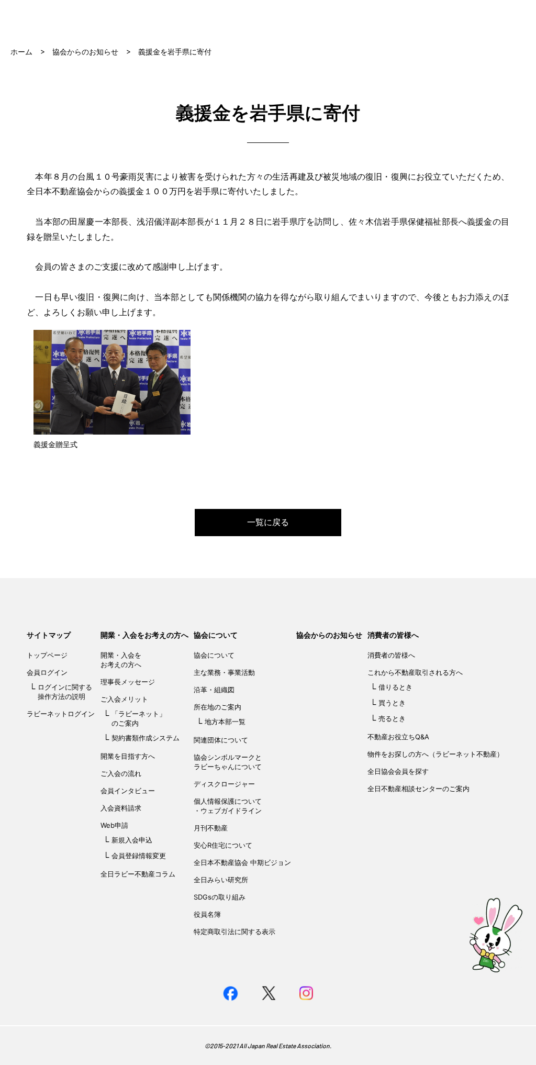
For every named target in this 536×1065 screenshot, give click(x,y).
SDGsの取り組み (219, 897)
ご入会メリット (124, 699)
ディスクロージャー (224, 784)
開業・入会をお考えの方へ (144, 634)
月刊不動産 (211, 828)
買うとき (392, 702)
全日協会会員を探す (398, 771)
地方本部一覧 (225, 721)
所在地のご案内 (217, 707)
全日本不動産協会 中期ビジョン (242, 862)
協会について (216, 634)
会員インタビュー (127, 790)
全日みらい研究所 (221, 879)
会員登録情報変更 (138, 855)
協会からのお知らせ (85, 51)
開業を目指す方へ (127, 756)
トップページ (47, 655)
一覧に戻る (268, 522)
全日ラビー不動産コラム (137, 874)
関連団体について (221, 740)
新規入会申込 (131, 840)
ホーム (21, 51)
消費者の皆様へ (393, 634)
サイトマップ (49, 634)
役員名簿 (207, 914)
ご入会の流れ (120, 773)
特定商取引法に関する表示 (234, 931)
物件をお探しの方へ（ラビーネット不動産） (435, 754)
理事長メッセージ (127, 682)
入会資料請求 (120, 808)
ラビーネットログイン (61, 713)
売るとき (392, 718)
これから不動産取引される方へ (415, 672)
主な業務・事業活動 (224, 672)
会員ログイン (47, 672)
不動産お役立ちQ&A (398, 737)
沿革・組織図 (214, 689)
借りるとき (395, 687)
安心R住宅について (223, 845)
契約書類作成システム (145, 738)
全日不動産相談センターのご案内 (418, 788)
